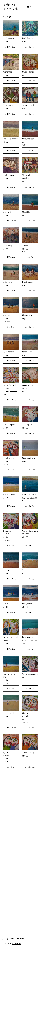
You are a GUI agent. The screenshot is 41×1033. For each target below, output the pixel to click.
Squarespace (16, 943)
